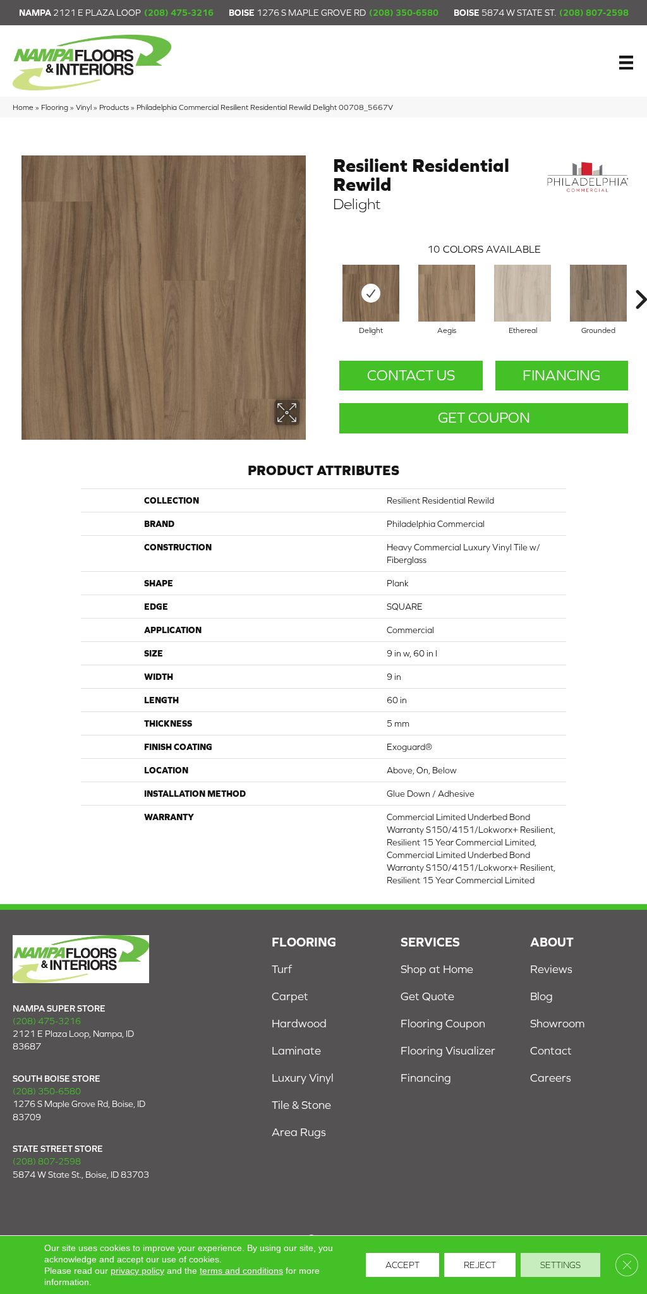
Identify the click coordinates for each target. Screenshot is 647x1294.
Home (23, 107)
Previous (326, 280)
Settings (560, 1265)
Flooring (54, 107)
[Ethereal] (522, 293)
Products (114, 107)
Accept (402, 1265)
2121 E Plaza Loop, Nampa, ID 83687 (73, 1040)
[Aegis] (446, 293)
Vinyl (84, 107)
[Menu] (626, 62)
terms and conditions (241, 1271)
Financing (561, 375)
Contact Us (411, 375)
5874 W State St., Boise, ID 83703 (81, 1175)
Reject (480, 1265)
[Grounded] (598, 293)
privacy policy (137, 1271)
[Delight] (370, 293)
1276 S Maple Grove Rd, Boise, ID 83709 (79, 1110)
